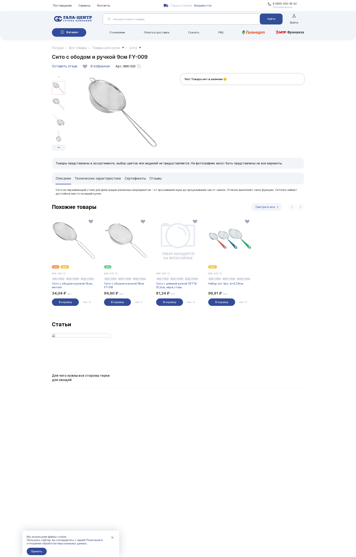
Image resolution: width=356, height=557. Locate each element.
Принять (36, 551)
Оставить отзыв (64, 66)
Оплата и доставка (156, 32)
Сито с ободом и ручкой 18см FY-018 (124, 285)
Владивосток (203, 5)
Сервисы (84, 5)
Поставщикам (62, 5)
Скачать (193, 32)
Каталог (72, 32)
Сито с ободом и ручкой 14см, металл (72, 285)
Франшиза (295, 32)
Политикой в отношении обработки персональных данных (65, 541)
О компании (117, 32)
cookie (61, 536)
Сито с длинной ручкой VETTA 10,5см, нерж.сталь (176, 285)
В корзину (65, 302)
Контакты (103, 5)
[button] (58, 147)
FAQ (220, 32)
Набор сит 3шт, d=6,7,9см (225, 283)
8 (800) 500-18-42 (285, 3)
